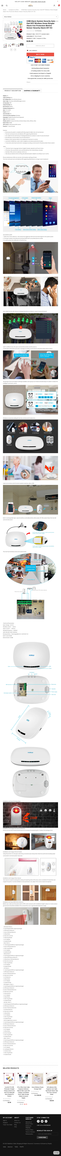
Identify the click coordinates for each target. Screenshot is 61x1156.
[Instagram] (46, 1121)
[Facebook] (38, 1121)
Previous (56, 21)
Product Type (31, 38)
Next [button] (15, 49)
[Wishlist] (4, 1074)
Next (57, 21)
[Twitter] (42, 1121)
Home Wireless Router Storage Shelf (38, 1088)
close (57, 1)
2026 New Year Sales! (38, 1)
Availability (30, 36)
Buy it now (40, 54)
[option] (13, 30)
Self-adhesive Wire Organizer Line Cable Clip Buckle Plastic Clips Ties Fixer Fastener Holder (52, 1091)
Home (4, 9)
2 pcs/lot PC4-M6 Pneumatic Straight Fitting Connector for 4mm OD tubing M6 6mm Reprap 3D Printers (9, 1092)
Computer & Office (14, 9)
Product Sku (31, 34)
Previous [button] (11, 49)
